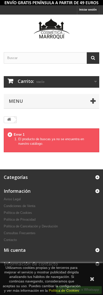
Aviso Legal (12, 199)
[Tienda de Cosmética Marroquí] (51, 2)
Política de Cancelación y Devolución (31, 226)
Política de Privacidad (20, 219)
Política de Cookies (18, 213)
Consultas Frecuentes (20, 233)
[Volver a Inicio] (9, 120)
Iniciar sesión (88, 9)
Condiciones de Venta (19, 206)
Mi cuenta (15, 250)
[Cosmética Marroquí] (51, 29)
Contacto (10, 240)
